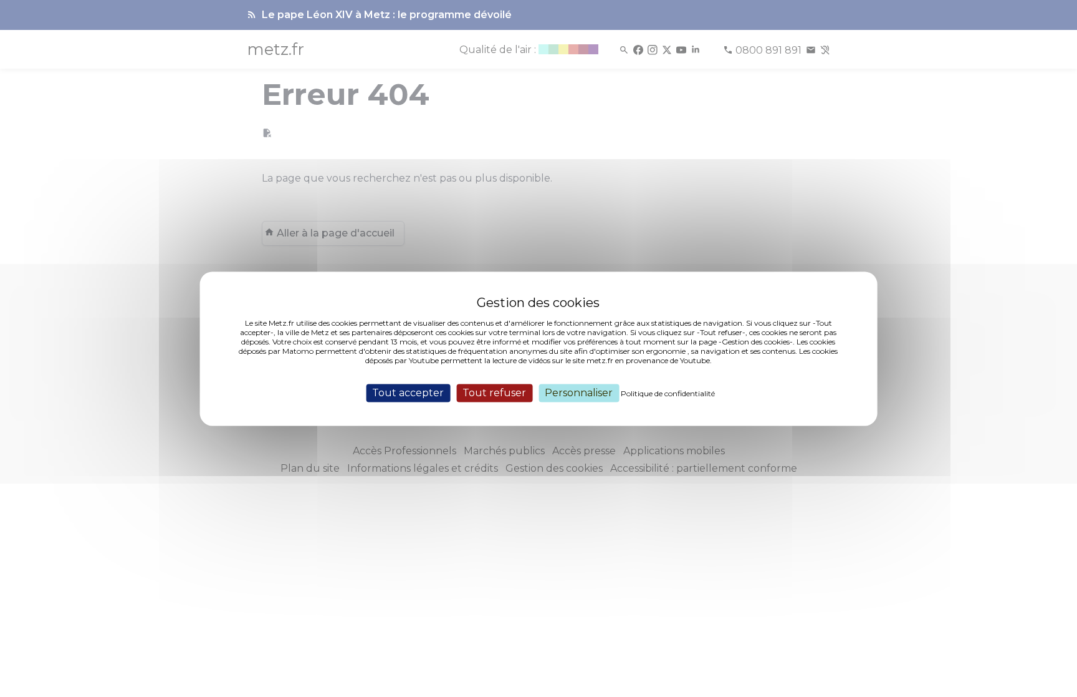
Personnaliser (579, 393)
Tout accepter (408, 393)
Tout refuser (494, 393)
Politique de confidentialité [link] (668, 393)
